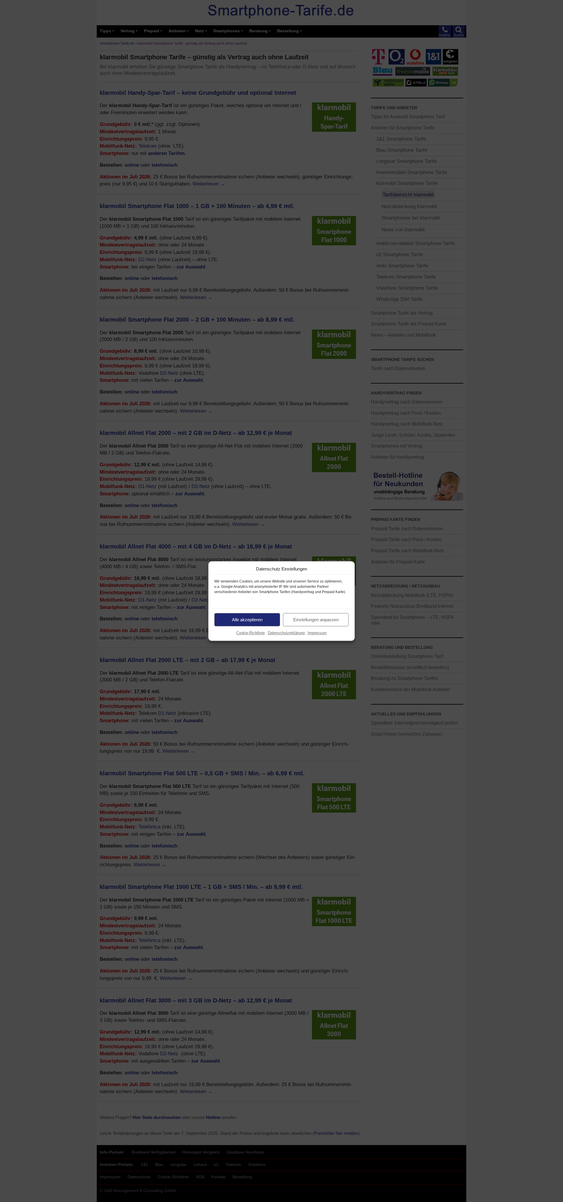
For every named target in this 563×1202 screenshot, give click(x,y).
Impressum (317, 633)
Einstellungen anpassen (316, 619)
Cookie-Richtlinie (250, 633)
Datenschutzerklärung (286, 633)
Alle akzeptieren (247, 619)
